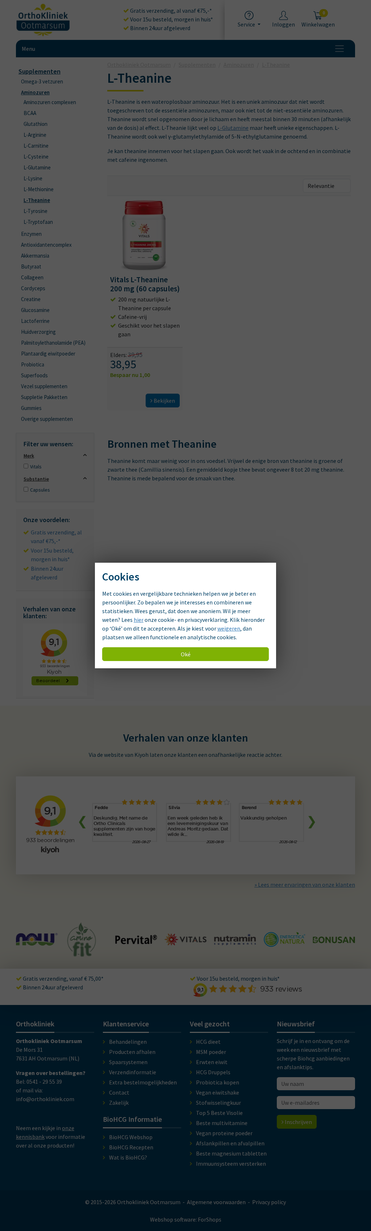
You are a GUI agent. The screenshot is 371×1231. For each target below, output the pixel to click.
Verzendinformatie (132, 1072)
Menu (28, 48)
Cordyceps (33, 288)
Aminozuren (35, 92)
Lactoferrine (35, 320)
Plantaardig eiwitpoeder (48, 353)
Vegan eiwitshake (217, 1092)
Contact (119, 1092)
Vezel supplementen (44, 386)
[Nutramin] (185, 941)
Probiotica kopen (217, 1082)
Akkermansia (35, 255)
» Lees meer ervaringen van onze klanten (304, 884)
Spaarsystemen (128, 1062)
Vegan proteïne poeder (224, 1133)
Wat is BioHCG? (128, 1157)
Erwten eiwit (212, 1062)
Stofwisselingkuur (218, 1102)
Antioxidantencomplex (46, 244)
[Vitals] (136, 941)
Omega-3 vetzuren (42, 81)
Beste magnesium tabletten (231, 1153)
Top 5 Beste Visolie (219, 1112)
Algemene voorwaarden (216, 1202)
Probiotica (32, 364)
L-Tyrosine (35, 211)
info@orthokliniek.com (45, 1099)
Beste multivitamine (221, 1123)
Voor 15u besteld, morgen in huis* (171, 19)
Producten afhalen (132, 1051)
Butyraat (31, 266)
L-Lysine (33, 178)
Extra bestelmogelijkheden (143, 1082)
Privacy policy (269, 1202)
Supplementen (39, 71)
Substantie (36, 479)
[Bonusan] (284, 939)
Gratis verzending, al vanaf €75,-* (170, 10)
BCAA (30, 113)
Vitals (36, 466)
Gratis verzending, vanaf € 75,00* (63, 978)
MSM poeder (211, 1051)
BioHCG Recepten (131, 1147)
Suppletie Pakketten (44, 397)
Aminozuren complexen (50, 102)
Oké (186, 654)
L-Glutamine (37, 167)
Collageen (32, 277)
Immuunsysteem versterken (231, 1163)
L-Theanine (37, 200)
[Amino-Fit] (32, 953)
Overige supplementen (47, 418)
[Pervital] (87, 940)
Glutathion (35, 123)
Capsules (40, 490)
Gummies (31, 408)
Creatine (31, 299)
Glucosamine (35, 310)
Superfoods (34, 375)
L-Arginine (35, 134)
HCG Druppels (213, 1072)
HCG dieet (208, 1041)
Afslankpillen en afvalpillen (230, 1143)
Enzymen (31, 233)
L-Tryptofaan (38, 221)
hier (138, 619)
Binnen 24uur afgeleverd (159, 28)
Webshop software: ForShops (185, 1219)
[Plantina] (334, 944)
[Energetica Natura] (235, 943)
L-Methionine (39, 189)
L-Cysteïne (36, 156)
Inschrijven (298, 1121)
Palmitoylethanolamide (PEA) (53, 342)
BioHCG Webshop (131, 1137)
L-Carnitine (36, 145)
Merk (29, 455)
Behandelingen (128, 1041)
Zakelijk (119, 1102)
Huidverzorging (38, 331)
